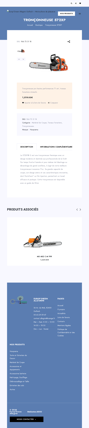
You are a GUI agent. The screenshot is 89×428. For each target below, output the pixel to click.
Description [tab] (26, 147)
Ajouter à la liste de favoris (35, 103)
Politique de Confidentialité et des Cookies (66, 332)
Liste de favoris (64, 317)
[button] (26, 419)
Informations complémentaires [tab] (56, 147)
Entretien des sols (17, 385)
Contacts (61, 321)
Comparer (54, 103)
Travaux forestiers (55, 123)
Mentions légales (64, 325)
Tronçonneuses (28, 126)
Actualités (61, 313)
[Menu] (80, 13)
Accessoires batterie (18, 373)
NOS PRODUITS (66, 13)
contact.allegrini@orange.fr (44, 318)
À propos (61, 309)
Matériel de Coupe (39, 123)
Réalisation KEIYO (34, 412)
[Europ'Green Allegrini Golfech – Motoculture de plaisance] (31, 13)
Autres (12, 389)
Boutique (39, 25)
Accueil (30, 25)
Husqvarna (34, 130)
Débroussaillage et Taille (19, 381)
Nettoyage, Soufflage (18, 377)
